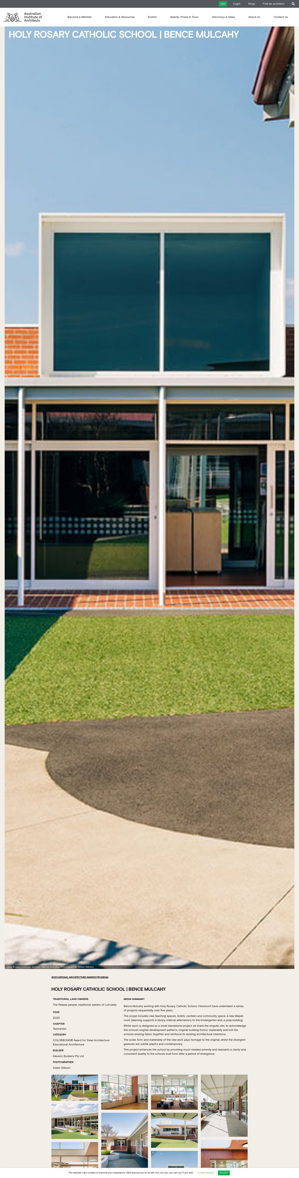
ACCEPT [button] (224, 1173)
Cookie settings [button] (205, 1172)
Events (152, 17)
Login (236, 4)
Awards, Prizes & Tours (184, 17)
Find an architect (273, 4)
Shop (251, 4)
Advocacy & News (223, 17)
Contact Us (281, 17)
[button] (293, 4)
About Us (254, 17)
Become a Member (80, 17)
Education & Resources (120, 17)
